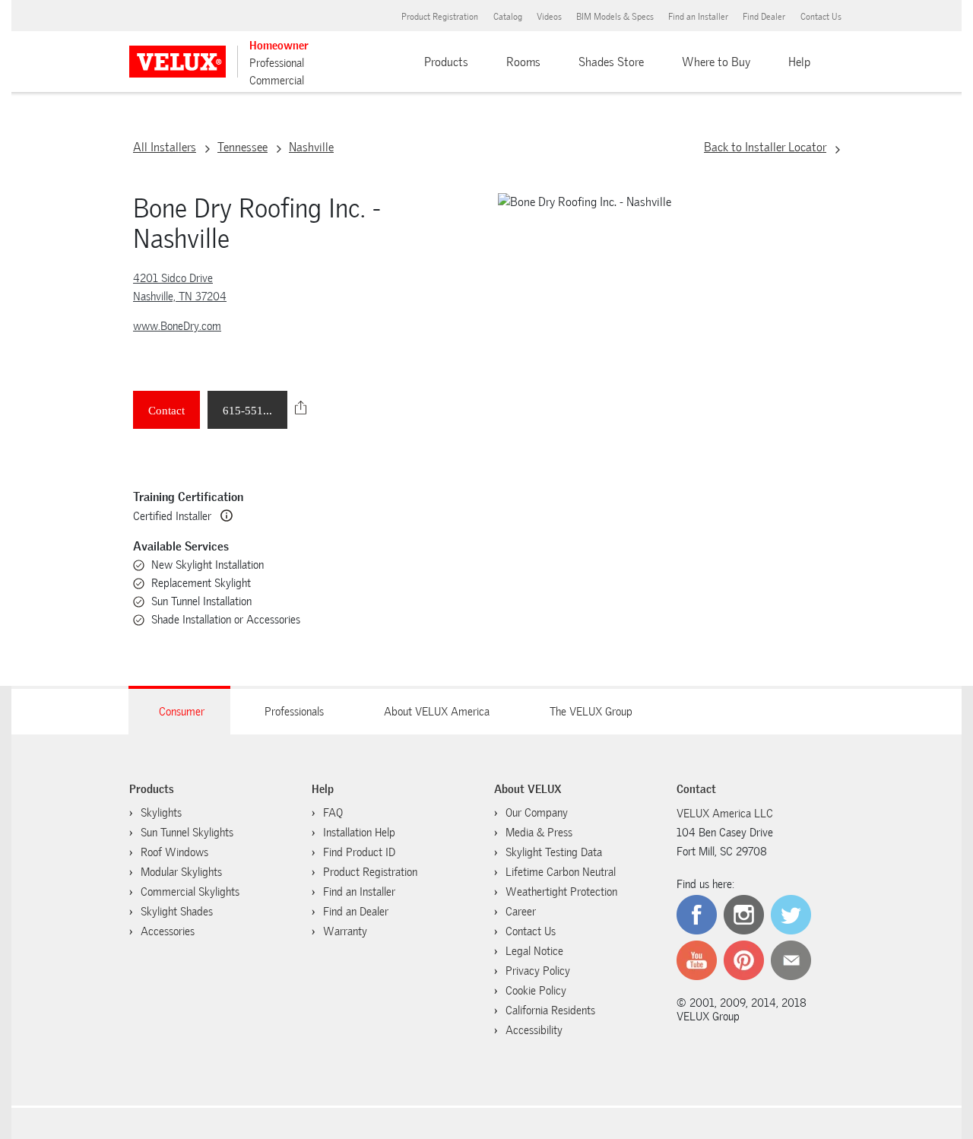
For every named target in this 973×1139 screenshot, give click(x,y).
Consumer (181, 712)
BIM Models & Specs (615, 16)
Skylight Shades (177, 911)
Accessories (168, 931)
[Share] (300, 407)
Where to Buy (716, 62)
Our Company (537, 813)
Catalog (507, 16)
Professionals (294, 712)
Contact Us (820, 16)
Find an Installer (698, 16)
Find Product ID (359, 852)
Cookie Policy (536, 991)
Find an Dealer (355, 911)
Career (521, 911)
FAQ (333, 813)
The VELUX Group (591, 712)
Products (446, 62)
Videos (549, 16)
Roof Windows (174, 852)
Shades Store (611, 62)
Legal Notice (534, 951)
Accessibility (534, 1030)
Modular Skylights (181, 872)
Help (799, 62)
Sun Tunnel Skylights (187, 832)
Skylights (161, 813)
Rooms (523, 62)
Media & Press (539, 832)
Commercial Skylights (190, 892)
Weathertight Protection (561, 892)
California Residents (550, 1010)
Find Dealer (764, 16)
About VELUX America (437, 712)
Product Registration (439, 16)
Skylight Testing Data (554, 852)
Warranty (345, 931)
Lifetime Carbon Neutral (561, 872)
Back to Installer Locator (765, 147)
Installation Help (359, 832)
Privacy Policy (538, 971)
